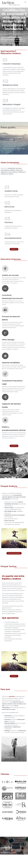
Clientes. (5, 774)
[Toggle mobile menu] (25, 2)
